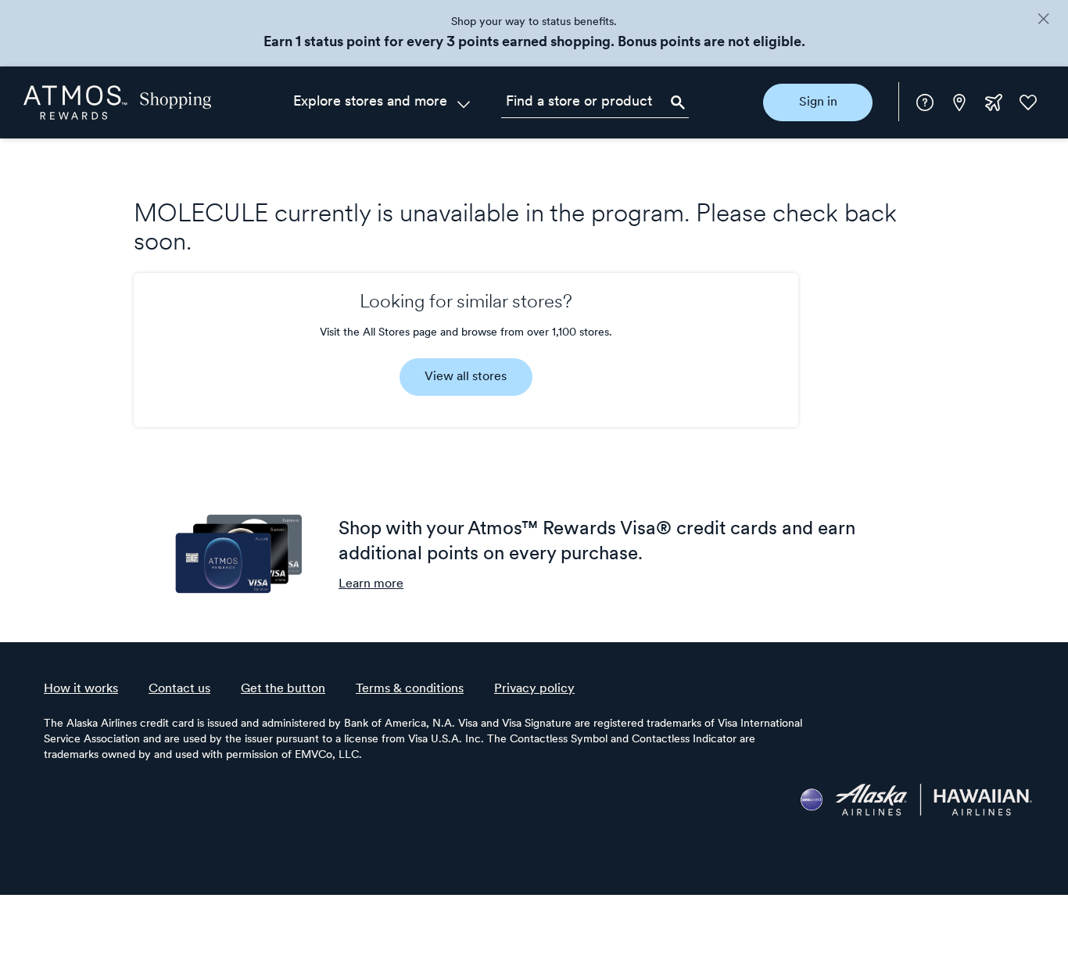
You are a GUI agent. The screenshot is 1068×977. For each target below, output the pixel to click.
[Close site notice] (1043, 20)
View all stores (466, 377)
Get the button (283, 689)
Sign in (818, 102)
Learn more (371, 584)
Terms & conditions (410, 689)
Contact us (179, 689)
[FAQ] (925, 102)
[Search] (678, 102)
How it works (81, 689)
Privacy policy (534, 689)
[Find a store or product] (595, 102)
